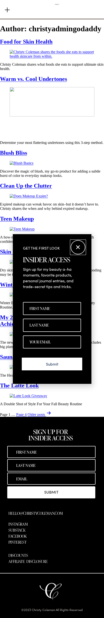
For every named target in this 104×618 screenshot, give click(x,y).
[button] (78, 247)
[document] (52, 309)
